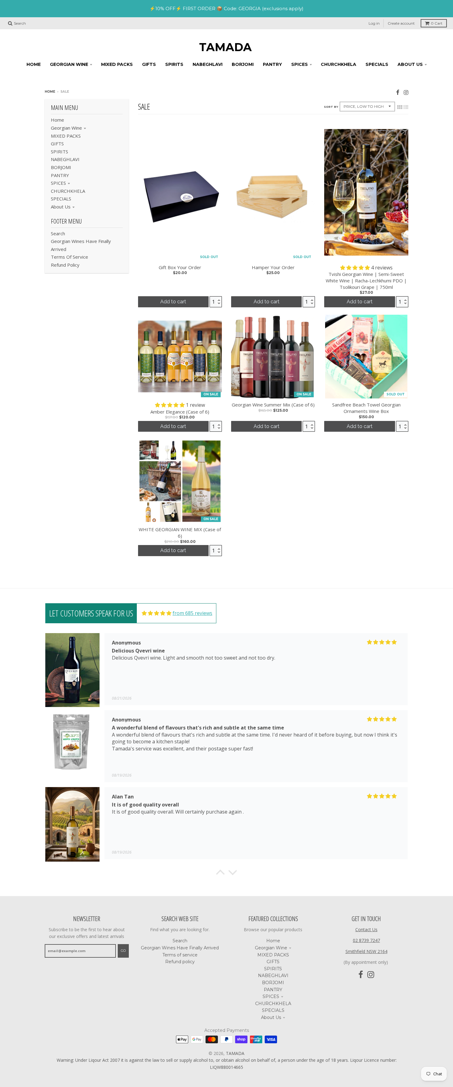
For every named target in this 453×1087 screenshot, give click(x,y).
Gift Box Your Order (180, 267)
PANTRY (60, 175)
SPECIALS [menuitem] (376, 64)
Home (50, 92)
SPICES (58, 183)
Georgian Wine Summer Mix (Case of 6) (273, 405)
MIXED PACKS (66, 136)
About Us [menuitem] (410, 64)
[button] (355, 267)
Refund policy (65, 265)
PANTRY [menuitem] (272, 64)
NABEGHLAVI (65, 159)
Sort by (331, 106)
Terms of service (69, 257)
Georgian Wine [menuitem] (69, 64)
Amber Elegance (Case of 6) (179, 412)
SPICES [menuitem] (299, 64)
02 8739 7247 (366, 940)
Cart (437, 23)
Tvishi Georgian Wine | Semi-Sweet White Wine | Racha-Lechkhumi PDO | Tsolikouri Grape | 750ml (366, 280)
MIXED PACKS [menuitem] (117, 64)
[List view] (405, 107)
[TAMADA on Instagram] (406, 92)
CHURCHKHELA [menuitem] (338, 64)
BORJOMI (61, 167)
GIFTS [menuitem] (149, 64)
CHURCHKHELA (68, 191)
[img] (156, 613)
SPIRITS (59, 151)
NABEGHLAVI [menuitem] (207, 64)
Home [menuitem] (34, 64)
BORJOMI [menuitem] (243, 64)
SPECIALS (61, 199)
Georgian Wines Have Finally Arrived (180, 948)
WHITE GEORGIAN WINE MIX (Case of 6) (180, 532)
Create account (401, 23)
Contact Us (366, 929)
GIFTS (57, 143)
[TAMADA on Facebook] (397, 92)
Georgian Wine (66, 128)
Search (58, 233)
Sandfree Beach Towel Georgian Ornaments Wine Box (366, 408)
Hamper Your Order (273, 267)
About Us (61, 207)
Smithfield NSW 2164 (366, 951)
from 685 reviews (192, 613)
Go (123, 950)
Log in (374, 23)
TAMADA (225, 47)
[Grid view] (399, 107)
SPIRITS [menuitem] (174, 64)
